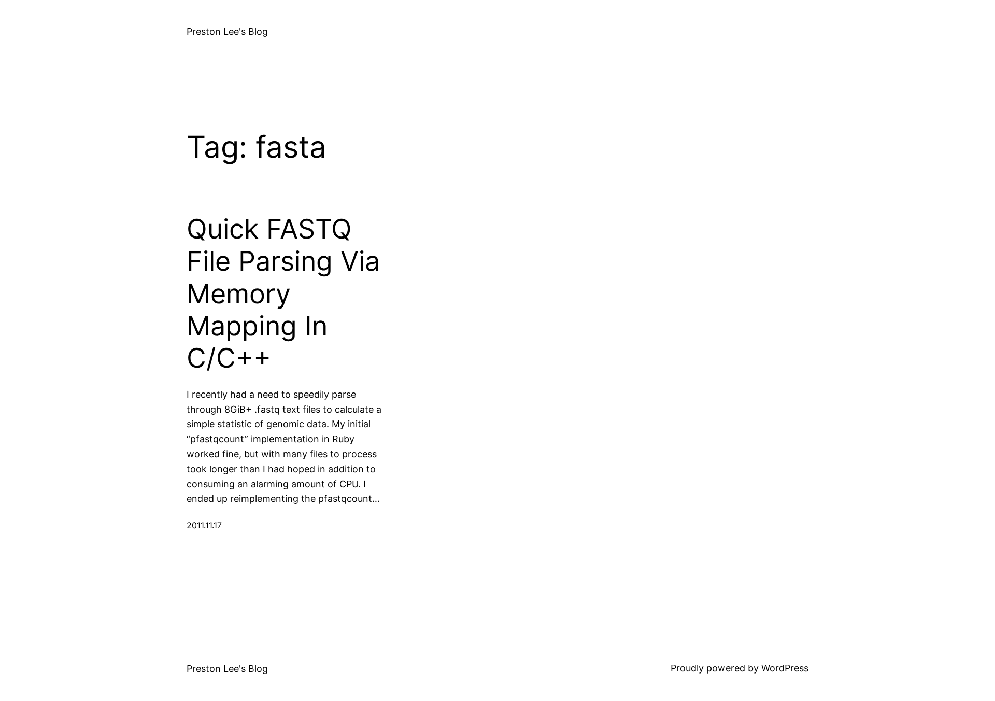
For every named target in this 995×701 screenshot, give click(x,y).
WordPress (784, 668)
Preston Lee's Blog (227, 31)
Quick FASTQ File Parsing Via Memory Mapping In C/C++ (283, 294)
